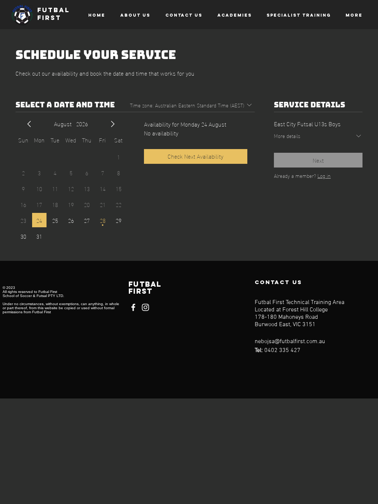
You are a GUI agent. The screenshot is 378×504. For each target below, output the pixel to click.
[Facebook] (133, 307)
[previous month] (29, 124)
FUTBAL (53, 10)
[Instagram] (145, 307)
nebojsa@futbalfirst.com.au (290, 341)
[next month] (112, 124)
